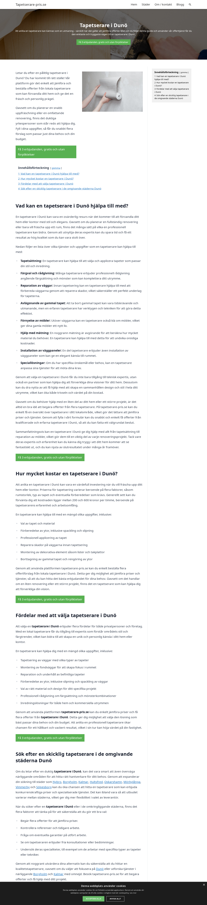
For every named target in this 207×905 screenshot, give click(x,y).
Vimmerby (23, 787)
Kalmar (83, 782)
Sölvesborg (44, 787)
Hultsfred (96, 782)
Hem (134, 4)
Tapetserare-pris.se (31, 4)
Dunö (100, 869)
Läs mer (133, 893)
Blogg (180, 4)
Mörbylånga (131, 782)
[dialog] (103, 893)
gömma (56, 168)
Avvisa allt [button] (115, 899)
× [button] (204, 885)
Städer (146, 4)
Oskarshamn (113, 782)
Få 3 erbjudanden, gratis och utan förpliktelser (103, 42)
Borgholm (70, 782)
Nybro (57, 782)
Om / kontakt (163, 4)
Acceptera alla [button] (93, 899)
